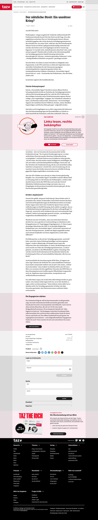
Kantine (15, 498)
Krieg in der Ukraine (37, 449)
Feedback (34, 495)
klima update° (17, 479)
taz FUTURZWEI (72, 477)
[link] (18, 7)
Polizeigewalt (35, 456)
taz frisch (34, 476)
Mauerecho (16, 481)
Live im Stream (54, 479)
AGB (71, 511)
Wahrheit (15, 465)
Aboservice (35, 497)
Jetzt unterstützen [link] (34, 326)
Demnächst (53, 474)
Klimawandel (35, 458)
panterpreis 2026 (73, 460)
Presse (52, 458)
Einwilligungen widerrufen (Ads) (58, 513)
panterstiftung (72, 458)
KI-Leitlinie (81, 508)
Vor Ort (52, 476)
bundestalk (16, 474)
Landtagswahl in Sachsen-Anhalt (39, 452)
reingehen (16, 486)
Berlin (15, 460)
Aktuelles (52, 449)
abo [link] (67, 2)
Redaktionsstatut (61, 508)
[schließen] (83, 116)
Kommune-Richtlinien (72, 508)
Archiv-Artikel (23, 12)
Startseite (15, 12)
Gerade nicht (78, 117)
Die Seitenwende (54, 453)
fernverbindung (17, 476)
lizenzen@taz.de (23, 510)
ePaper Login (35, 499)
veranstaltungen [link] (21, 2)
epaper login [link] (80, 2)
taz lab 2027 (53, 483)
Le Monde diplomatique (74, 479)
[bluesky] (80, 441)
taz (17, 440)
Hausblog (52, 451)
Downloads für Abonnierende (39, 502)
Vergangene (53, 481)
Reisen (15, 495)
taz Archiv (71, 481)
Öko (14, 451)
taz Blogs (70, 474)
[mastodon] (76, 441)
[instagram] (83, 441)
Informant (53, 511)
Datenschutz (59, 511)
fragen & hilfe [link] (32, 2)
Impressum (66, 511)
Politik (15, 449)
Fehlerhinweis (35, 349)
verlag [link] (14, 2)
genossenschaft (72, 451)
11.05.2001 (69, 334)
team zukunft (35, 474)
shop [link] (27, 2)
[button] (84, 7)
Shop (14, 500)
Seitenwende (76, 511)
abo (69, 449)
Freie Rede (16, 483)
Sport (15, 458)
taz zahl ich (71, 453)
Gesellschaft (16, 453)
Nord (14, 462)
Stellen (52, 456)
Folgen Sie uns (71, 440)
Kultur (15, 456)
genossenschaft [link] (73, 2)
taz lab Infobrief (36, 481)
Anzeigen (15, 502)
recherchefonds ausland (74, 456)
